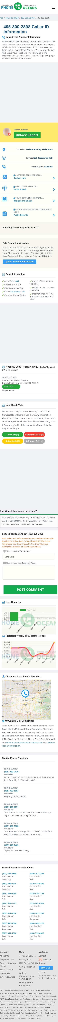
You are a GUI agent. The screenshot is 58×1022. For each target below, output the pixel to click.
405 (1, 18)
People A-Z (5, 973)
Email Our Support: (45, 961)
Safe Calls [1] (13, 434)
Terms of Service (27, 956)
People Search (7, 959)
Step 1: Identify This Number (18, 551)
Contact (42, 956)
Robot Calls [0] (13, 441)
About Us (4, 956)
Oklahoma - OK (17, 291)
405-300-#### (12, 18)
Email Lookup (6, 969)
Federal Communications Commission (24, 742)
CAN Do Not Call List (27, 968)
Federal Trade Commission (26, 984)
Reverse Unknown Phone (8, 964)
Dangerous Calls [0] (34, 434)
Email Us (45, 967)
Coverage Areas (7, 977)
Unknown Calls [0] (34, 441)
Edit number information (21, 261)
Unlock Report (27, 135)
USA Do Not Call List (28, 963)
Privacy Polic (25, 959)
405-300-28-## (28, 18)
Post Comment (30, 589)
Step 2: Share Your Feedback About (21, 563)
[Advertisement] (29, 91)
